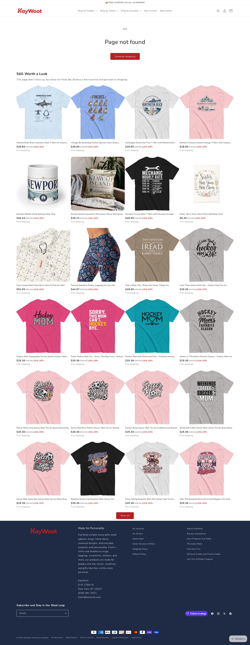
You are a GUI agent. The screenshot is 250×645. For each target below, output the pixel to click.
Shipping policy (102, 637)
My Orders (138, 533)
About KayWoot (195, 528)
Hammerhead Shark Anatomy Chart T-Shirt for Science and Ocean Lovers (41, 143)
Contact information (120, 637)
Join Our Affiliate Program (200, 559)
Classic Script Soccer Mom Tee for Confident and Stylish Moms (151, 428)
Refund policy (71, 637)
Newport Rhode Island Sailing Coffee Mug (35, 214)
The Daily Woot (194, 543)
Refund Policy (139, 554)
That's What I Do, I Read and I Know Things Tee (147, 285)
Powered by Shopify (40, 638)
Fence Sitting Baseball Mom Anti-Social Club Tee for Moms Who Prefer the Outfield (149, 499)
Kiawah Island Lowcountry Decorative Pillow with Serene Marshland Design (97, 214)
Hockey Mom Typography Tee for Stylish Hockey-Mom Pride (41, 356)
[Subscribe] (65, 613)
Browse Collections (196, 533)
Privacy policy (57, 637)
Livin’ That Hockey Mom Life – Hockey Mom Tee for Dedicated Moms (203, 285)
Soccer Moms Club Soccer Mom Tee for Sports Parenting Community (42, 428)
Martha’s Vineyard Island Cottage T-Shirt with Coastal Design (205, 143)
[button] (87, 11)
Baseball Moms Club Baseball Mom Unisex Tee (92, 499)
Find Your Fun (194, 549)
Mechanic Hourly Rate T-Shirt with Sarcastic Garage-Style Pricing (149, 214)
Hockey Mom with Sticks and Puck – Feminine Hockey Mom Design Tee (149, 356)
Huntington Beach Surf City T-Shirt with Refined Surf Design (149, 143)
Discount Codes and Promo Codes (203, 554)
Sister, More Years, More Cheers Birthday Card (201, 214)
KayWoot (27, 638)
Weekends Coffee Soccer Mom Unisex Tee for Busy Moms (206, 428)
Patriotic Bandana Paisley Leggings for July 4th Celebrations (92, 285)
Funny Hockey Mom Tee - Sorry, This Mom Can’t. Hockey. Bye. (97, 356)
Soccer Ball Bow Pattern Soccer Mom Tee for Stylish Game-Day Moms (95, 428)
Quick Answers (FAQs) (144, 543)
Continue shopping (125, 56)
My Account (138, 528)
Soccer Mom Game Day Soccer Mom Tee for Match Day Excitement (41, 499)
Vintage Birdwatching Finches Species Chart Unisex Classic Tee (94, 143)
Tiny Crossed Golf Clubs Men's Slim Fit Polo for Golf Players (40, 285)
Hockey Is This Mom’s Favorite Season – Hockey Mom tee (206, 356)
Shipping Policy (140, 549)
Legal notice (136, 637)
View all (125, 515)
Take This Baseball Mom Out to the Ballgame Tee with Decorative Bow (205, 499)
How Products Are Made (199, 538)
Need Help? (138, 538)
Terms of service (86, 637)
